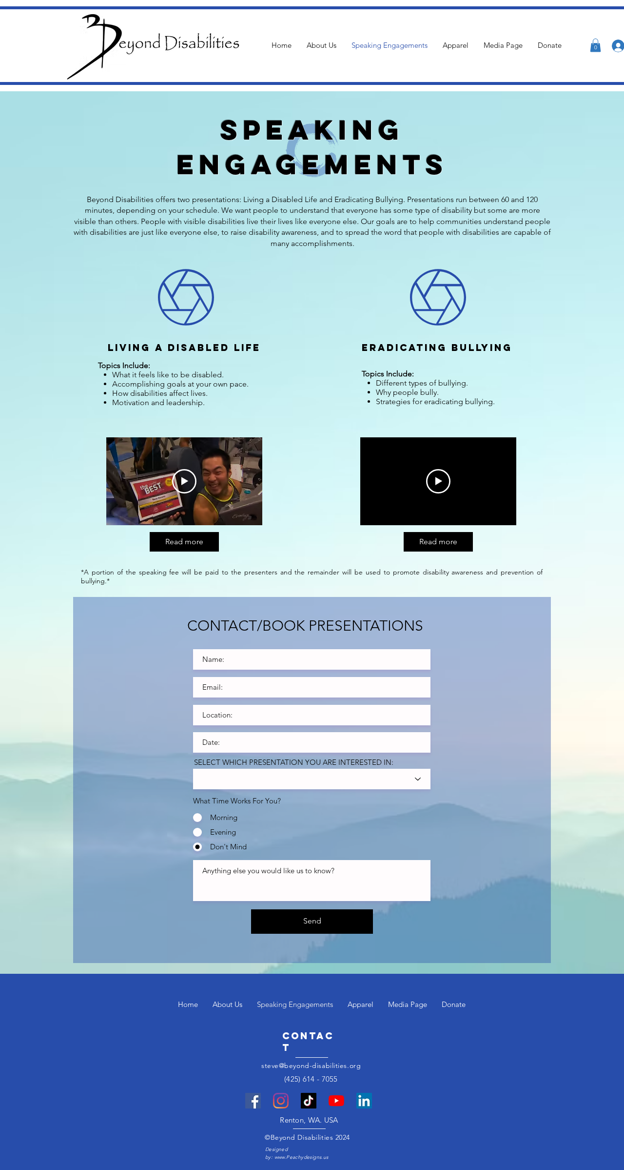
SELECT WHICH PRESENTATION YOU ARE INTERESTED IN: (293, 762)
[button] (595, 45)
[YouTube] (336, 1100)
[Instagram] (281, 1100)
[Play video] (184, 481)
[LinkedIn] (364, 1100)
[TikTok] (308, 1100)
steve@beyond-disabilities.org (311, 1065)
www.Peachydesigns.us (301, 1157)
